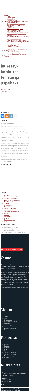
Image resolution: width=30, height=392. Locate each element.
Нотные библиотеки (9, 50)
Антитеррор (7, 195)
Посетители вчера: (9, 229)
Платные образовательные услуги (16, 40)
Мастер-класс (7, 210)
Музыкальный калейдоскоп (11, 211)
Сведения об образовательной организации (16, 21)
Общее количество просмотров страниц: (15, 232)
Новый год (7, 215)
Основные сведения (12, 23)
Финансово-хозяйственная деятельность (18, 41)
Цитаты (6, 218)
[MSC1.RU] (9, 11)
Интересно (7, 205)
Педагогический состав (10, 321)
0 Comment (4, 91)
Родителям (7, 216)
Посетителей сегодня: (10, 227)
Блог (5, 55)
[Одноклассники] (7, 116)
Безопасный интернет (10, 197)
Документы (10, 26)
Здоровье (6, 203)
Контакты (6, 57)
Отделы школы (11, 18)
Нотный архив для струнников (15, 53)
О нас (8, 16)
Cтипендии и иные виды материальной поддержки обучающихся (18, 38)
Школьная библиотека (13, 51)
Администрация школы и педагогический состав (14, 30)
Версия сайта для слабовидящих (13, 249)
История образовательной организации (18, 36)
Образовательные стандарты (15, 29)
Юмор (5, 221)
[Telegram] (11, 116)
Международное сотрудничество (16, 48)
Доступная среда (11, 45)
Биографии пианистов (10, 198)
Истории (6, 207)
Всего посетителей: (9, 231)
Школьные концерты (9, 220)
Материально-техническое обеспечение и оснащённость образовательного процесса (18, 34)
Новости (6, 213)
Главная (6, 15)
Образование (10, 28)
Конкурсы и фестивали (10, 208)
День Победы (7, 202)
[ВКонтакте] (2, 116)
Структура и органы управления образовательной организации (16, 24)
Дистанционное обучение (14, 46)
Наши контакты (8, 330)
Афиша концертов (12, 20)
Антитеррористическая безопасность (17, 49)
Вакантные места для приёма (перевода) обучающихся (15, 43)
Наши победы (11, 19)
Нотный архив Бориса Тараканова (16, 54)
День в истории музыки (10, 200)
